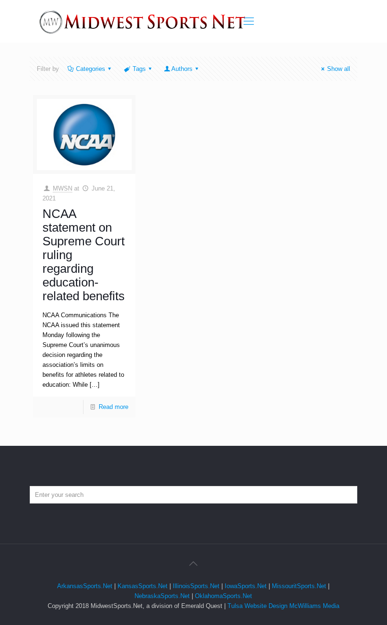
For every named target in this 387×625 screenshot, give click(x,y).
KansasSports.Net (143, 586)
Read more (113, 406)
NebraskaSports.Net (162, 595)
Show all (338, 68)
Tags (139, 68)
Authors (182, 68)
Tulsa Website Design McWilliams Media (283, 605)
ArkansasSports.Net (84, 586)
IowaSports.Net (246, 586)
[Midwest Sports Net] (142, 21)
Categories (90, 68)
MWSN (62, 188)
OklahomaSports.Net (223, 595)
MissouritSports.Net (299, 586)
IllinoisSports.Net (196, 586)
